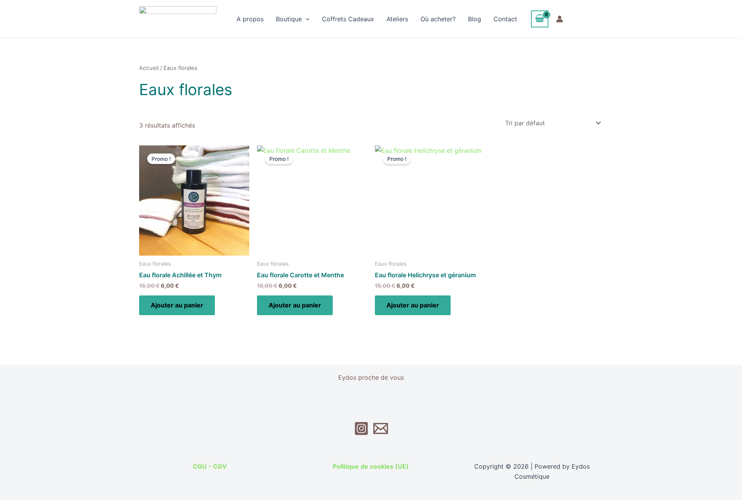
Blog (474, 19)
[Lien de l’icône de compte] (559, 18)
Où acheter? (438, 19)
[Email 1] (380, 428)
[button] (306, 18)
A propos (250, 19)
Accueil (148, 68)
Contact (505, 19)
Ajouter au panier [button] (177, 305)
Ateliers (397, 19)
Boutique (289, 19)
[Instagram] (361, 428)
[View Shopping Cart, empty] (540, 18)
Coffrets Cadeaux (348, 19)
